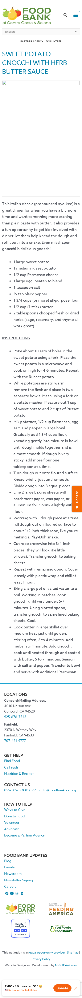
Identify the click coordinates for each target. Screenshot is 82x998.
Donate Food (14, 816)
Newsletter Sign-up (19, 880)
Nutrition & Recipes (19, 773)
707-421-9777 (15, 740)
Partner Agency (31, 41)
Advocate (11, 829)
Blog (7, 861)
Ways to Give (14, 809)
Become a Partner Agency (24, 835)
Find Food (12, 760)
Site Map (72, 952)
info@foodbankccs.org (58, 790)
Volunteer (54, 41)
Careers (10, 886)
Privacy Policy (41, 959)
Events (9, 867)
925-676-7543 (15, 716)
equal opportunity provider (47, 952)
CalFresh (11, 767)
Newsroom (13, 873)
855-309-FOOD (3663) (22, 790)
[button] (65, 15)
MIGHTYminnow (66, 965)
